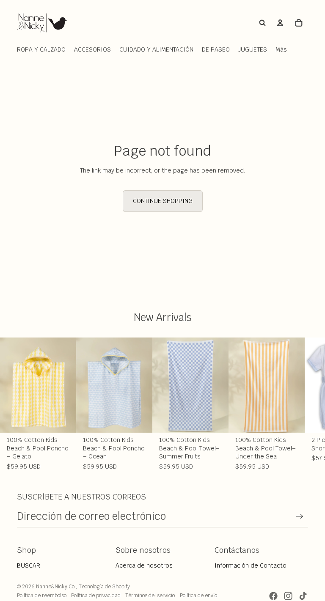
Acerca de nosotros (144, 565)
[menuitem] (281, 50)
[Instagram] (288, 596)
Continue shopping (163, 201)
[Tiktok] (303, 596)
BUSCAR (28, 565)
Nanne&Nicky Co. (56, 586)
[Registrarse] (299, 516)
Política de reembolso (41, 595)
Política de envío (198, 595)
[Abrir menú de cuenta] (280, 23)
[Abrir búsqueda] (262, 23)
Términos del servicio (150, 595)
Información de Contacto (250, 565)
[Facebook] (273, 596)
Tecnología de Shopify (104, 586)
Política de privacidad (96, 595)
